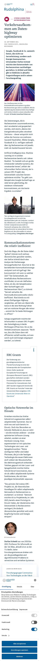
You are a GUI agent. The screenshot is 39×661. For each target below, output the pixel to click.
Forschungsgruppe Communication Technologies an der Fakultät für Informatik (19, 575)
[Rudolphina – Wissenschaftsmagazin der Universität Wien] (17, 8)
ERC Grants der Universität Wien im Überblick (19, 393)
